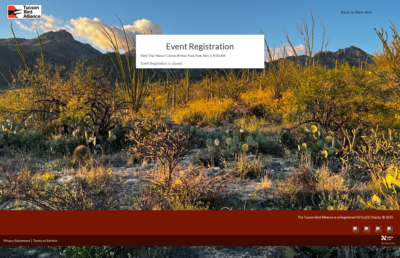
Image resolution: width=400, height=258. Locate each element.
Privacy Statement (16, 241)
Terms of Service (45, 241)
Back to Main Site (356, 12)
